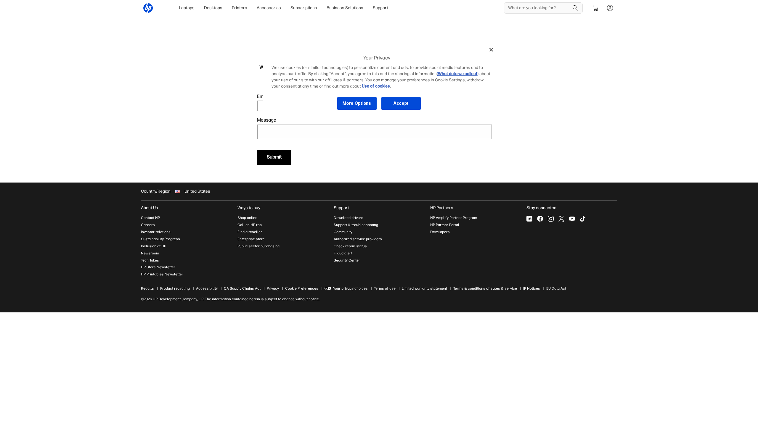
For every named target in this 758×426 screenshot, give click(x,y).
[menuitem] (187, 8)
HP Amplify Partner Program (453, 218)
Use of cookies (376, 86)
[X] (561, 219)
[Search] (575, 8)
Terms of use (385, 288)
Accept (401, 103)
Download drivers (348, 218)
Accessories (269, 7)
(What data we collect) (457, 73)
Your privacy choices (350, 288)
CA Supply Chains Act (242, 288)
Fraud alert (343, 253)
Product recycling (175, 288)
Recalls (147, 288)
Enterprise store (251, 239)
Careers (148, 225)
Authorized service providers (358, 239)
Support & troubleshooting (356, 225)
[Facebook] (540, 219)
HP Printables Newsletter (162, 274)
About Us (149, 207)
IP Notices (531, 288)
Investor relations (156, 232)
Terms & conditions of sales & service (485, 288)
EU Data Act (556, 288)
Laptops (187, 7)
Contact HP (150, 218)
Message (266, 120)
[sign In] (610, 8)
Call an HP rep (249, 225)
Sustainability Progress (160, 239)
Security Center (347, 260)
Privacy (273, 288)
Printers (239, 7)
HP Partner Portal (444, 225)
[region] (381, 81)
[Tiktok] (583, 219)
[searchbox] (539, 8)
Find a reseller (249, 232)
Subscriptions (303, 7)
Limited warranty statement (424, 288)
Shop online (247, 218)
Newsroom (150, 253)
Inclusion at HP (153, 246)
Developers (440, 232)
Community (343, 232)
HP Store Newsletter (158, 267)
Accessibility (207, 288)
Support (380, 7)
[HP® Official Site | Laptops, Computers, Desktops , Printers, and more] (148, 8)
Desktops (213, 7)
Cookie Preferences (301, 288)
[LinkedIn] (529, 219)
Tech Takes (150, 260)
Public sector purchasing (258, 246)
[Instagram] (551, 219)
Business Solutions (345, 7)
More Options (357, 103)
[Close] (491, 49)
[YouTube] (572, 219)
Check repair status (350, 246)
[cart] (596, 8)
